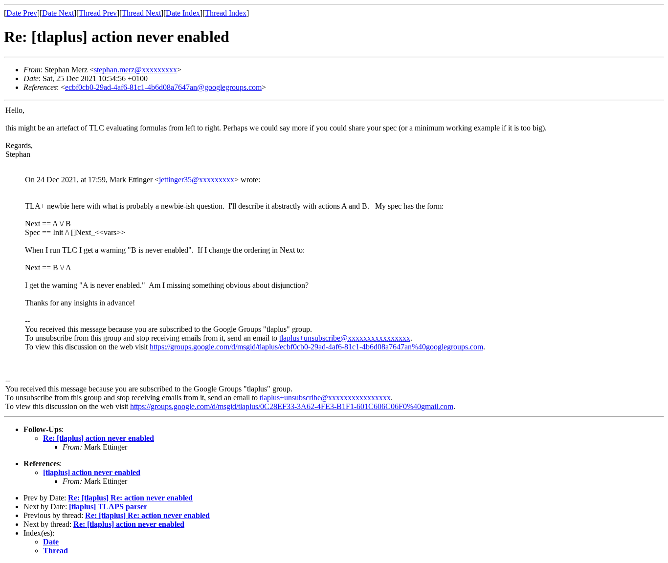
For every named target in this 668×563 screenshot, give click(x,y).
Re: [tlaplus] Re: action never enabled (130, 498)
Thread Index (225, 13)
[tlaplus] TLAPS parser (108, 506)
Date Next (58, 13)
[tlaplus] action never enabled (91, 472)
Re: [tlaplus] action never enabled (98, 438)
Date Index (183, 13)
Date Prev (21, 13)
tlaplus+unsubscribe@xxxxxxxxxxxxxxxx (344, 338)
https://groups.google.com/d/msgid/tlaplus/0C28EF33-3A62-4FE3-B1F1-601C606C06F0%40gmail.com (291, 406)
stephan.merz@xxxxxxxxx (135, 69)
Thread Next (141, 13)
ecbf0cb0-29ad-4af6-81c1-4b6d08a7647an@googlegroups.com (163, 87)
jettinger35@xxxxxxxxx (196, 179)
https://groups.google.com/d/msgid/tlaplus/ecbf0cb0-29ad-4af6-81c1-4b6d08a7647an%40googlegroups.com (316, 347)
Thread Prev (98, 13)
